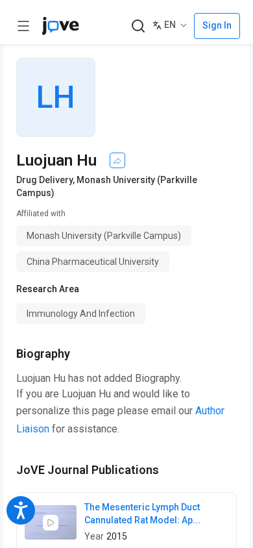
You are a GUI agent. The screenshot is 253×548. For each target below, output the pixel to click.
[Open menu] (23, 26)
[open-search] (137, 26)
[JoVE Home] (60, 26)
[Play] (50, 522)
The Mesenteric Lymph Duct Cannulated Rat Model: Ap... (142, 513)
